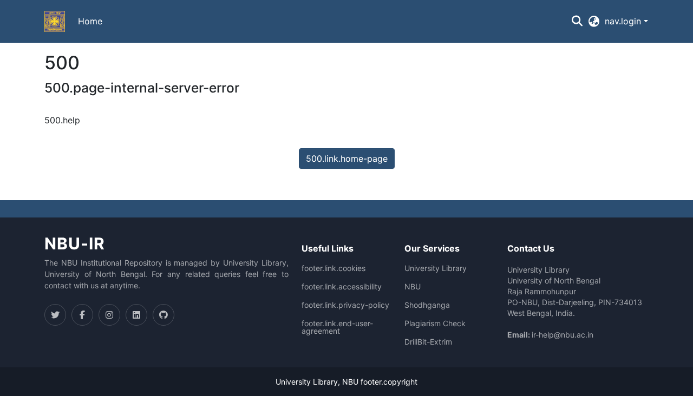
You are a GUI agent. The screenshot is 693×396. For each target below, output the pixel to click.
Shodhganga (427, 305)
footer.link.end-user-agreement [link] (337, 327)
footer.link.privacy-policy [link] (345, 305)
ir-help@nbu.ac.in (562, 334)
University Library (435, 268)
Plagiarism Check (435, 323)
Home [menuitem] (90, 21)
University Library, (309, 381)
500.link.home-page (347, 158)
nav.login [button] (624, 21)
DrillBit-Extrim (428, 342)
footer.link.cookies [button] (333, 268)
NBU (412, 287)
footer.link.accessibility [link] (342, 287)
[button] (54, 21)
